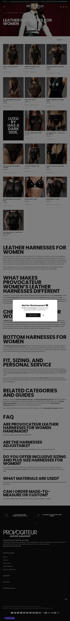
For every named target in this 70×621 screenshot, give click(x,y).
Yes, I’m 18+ (33, 315)
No (43, 315)
